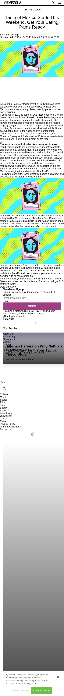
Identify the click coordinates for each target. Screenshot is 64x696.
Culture (38, 10)
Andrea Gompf (11, 34)
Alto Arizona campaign (21, 276)
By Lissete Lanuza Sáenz (20, 359)
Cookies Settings (20, 690)
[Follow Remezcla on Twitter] (14, 321)
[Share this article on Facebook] (11, 84)
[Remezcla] (13, 2)
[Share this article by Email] (25, 84)
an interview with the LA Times (33, 158)
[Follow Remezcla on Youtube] (28, 321)
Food (3, 405)
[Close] (58, 677)
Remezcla (28, 10)
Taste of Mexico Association (34, 117)
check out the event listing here (34, 278)
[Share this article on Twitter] (18, 84)
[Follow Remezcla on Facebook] (6, 321)
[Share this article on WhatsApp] (3, 84)
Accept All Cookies (41, 690)
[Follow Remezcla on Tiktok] (35, 321)
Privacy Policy (10, 313)
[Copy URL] (7, 92)
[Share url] (3, 99)
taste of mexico (8, 286)
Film (2, 402)
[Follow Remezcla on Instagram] (21, 321)
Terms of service (35, 313)
